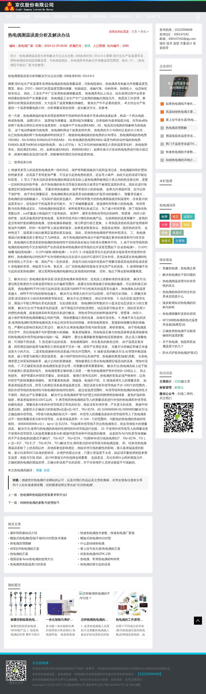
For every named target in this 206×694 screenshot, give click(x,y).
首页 (9, 16)
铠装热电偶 (60, 16)
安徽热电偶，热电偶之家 (179, 268)
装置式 (177, 232)
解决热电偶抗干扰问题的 (179, 274)
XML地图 (135, 684)
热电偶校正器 (19, 554)
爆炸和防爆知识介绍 (23, 533)
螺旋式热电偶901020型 (95, 538)
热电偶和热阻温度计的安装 (28, 564)
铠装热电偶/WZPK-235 (95, 554)
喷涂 (176, 224)
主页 (134, 31)
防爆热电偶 (80, 16)
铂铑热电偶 (41, 16)
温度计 (188, 216)
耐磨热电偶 (99, 16)
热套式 (166, 240)
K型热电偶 (23, 16)
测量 (39, 470)
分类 (165, 224)
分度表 (180, 240)
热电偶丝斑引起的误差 (95, 564)
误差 (47, 470)
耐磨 (165, 216)
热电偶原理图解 (20, 543)
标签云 (179, 387)
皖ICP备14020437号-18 (113, 684)
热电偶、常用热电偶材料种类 (99, 559)
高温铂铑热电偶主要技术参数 (185, 111)
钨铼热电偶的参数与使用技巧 (39, 502)
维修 (165, 232)
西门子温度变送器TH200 (182, 144)
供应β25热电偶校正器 (24, 548)
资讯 (139, 16)
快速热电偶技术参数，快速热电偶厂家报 (107, 533)
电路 (187, 224)
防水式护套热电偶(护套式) (180, 352)
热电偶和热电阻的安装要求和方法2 (43, 494)
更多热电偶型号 (121, 16)
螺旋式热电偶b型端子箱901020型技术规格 (38, 538)
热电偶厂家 (153, 16)
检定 (176, 216)
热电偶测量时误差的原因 (179, 313)
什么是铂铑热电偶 (92, 543)
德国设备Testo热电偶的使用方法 (31, 559)
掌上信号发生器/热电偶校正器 (100, 548)
